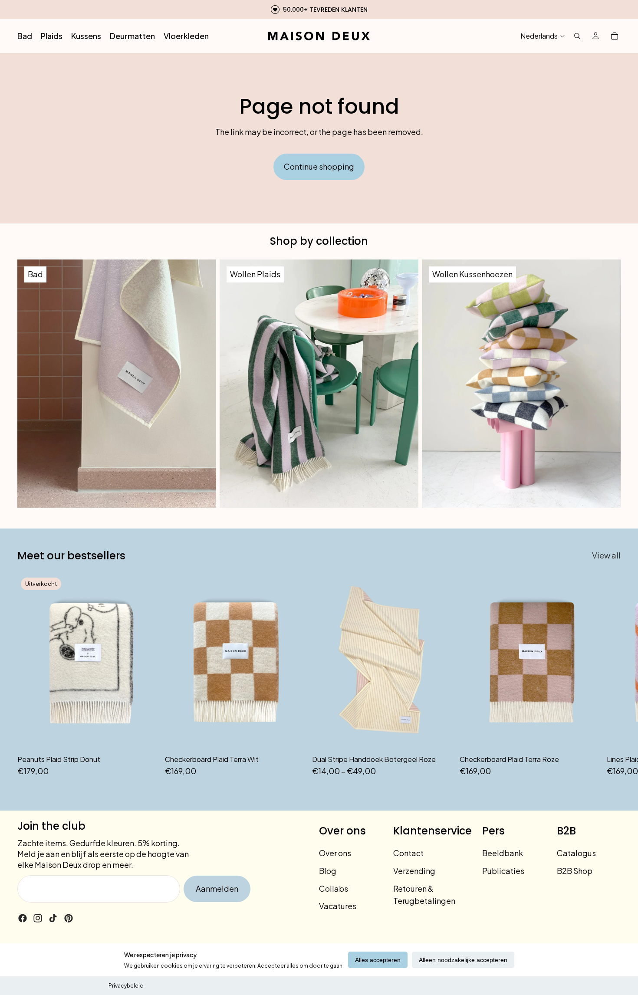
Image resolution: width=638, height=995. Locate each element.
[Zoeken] (577, 36)
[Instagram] (38, 918)
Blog (327, 871)
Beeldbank (502, 853)
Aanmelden (217, 888)
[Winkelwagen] (614, 36)
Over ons (335, 853)
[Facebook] (22, 918)
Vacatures (337, 906)
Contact (408, 853)
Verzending (414, 871)
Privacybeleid (126, 985)
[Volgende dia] (611, 676)
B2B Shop (574, 871)
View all (606, 555)
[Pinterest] (68, 918)
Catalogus (576, 853)
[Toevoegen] (291, 736)
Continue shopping (319, 166)
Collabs (333, 888)
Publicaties (503, 871)
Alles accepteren (378, 959)
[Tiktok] (53, 918)
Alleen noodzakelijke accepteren (463, 959)
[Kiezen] (439, 736)
